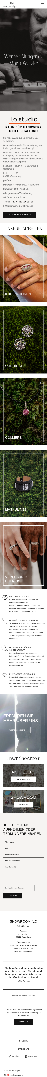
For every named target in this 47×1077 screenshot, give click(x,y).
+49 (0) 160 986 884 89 (22, 201)
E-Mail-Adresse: (23, 981)
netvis (20, 1075)
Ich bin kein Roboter (16, 888)
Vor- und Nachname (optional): (23, 995)
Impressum (23, 1041)
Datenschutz (23, 1049)
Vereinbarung (28, 951)
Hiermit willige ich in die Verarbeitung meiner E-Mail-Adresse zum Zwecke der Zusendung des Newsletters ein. (24, 1013)
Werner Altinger (14, 1071)
